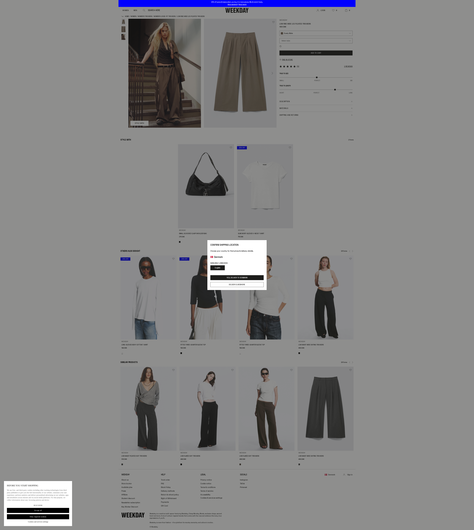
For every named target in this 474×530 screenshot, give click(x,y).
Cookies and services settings (38, 522)
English (217, 268)
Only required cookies (38, 517)
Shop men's (242, 4)
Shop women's (232, 4)
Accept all (38, 510)
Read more (38, 505)
